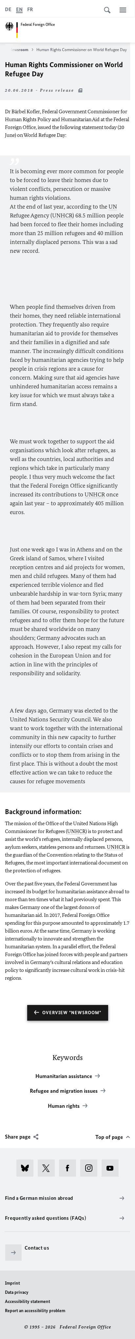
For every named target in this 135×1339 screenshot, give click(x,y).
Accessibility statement (27, 1301)
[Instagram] (91, 1168)
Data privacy (17, 1292)
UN (112, 206)
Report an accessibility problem (35, 1310)
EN (19, 9)
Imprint (12, 1283)
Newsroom (19, 49)
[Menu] (123, 10)
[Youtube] (112, 1168)
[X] (48, 1168)
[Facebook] (69, 1168)
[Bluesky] (27, 1168)
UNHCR (62, 215)
